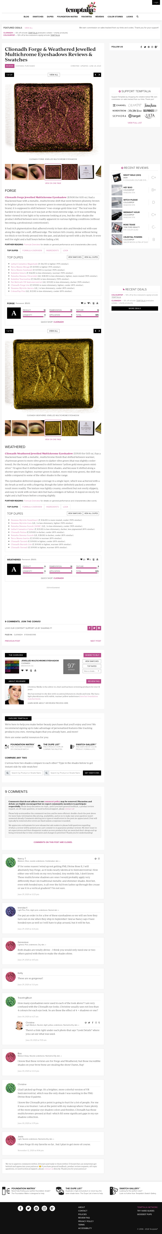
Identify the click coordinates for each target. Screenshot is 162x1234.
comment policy (52, 801)
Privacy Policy (86, 1221)
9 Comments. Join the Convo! (23, 621)
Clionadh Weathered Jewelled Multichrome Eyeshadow (39, 453)
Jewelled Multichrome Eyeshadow (40, 660)
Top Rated (92, 666)
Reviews (9, 66)
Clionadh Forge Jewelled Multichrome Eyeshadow (35, 197)
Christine (75, 66)
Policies (82, 1214)
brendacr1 (22, 907)
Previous (95, 75)
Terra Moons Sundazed (21, 269)
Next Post (95, 641)
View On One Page (53, 183)
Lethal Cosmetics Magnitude (24, 263)
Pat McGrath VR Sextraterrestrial (26, 282)
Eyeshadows (30, 635)
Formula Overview (32, 244)
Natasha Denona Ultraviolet (24, 275)
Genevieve (23, 942)
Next (99, 75)
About (81, 1207)
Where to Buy (92, 655)
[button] (26, 16)
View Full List (135, 123)
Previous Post (12, 641)
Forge (11, 303)
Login (156, 2)
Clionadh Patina (18, 532)
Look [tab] (65, 250)
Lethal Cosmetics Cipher (22, 529)
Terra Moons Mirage (20, 266)
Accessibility (85, 1228)
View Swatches (75, 257)
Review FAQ (93, 681)
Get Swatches (92, 773)
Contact (82, 1211)
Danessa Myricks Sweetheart (24, 520)
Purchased (30, 66)
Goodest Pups (144, 1214)
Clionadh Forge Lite (20, 285)
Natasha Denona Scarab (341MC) (26, 526)
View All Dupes (91, 257)
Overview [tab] (32, 250)
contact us (69, 808)
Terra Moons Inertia (20, 538)
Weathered (14, 559)
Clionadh (8, 33)
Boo (20, 1053)
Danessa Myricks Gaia (21, 523)
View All (29, 28)
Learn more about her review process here (48, 703)
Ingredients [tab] (52, 250)
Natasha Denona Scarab (22, 535)
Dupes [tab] (12, 250)
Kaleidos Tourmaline (20, 278)
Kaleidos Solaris (18, 272)
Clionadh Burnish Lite (21, 544)
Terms (81, 1224)
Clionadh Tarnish (19, 541)
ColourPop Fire (18, 291)
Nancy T (22, 858)
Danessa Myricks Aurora (22, 288)
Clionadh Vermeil (19, 547)
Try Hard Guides (145, 1211)
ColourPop (9, 35)
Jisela (20, 1136)
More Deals (135, 308)
